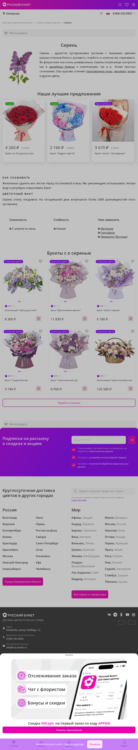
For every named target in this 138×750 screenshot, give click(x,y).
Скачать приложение (69, 730)
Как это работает (74, 744)
